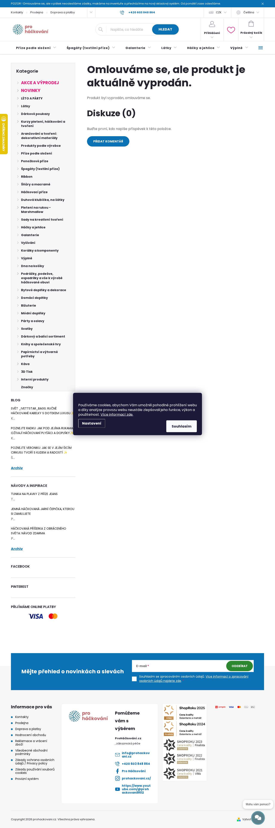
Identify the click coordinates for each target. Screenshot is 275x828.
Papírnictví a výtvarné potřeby (39, 354)
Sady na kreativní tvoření (42, 219)
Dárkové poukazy (35, 114)
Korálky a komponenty (40, 250)
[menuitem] (36, 48)
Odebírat (240, 666)
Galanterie (30, 235)
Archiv (17, 468)
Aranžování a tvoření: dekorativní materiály (39, 135)
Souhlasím (181, 426)
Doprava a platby (62, 12)
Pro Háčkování (134, 771)
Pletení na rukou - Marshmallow (36, 209)
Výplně (26, 258)
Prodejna (36, 12)
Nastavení (91, 423)
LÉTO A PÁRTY (32, 98)
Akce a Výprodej (40, 83)
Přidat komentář (108, 141)
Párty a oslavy (32, 321)
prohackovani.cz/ (136, 778)
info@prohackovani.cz (136, 755)
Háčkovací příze (34, 192)
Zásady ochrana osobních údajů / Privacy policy (34, 761)
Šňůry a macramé (35, 184)
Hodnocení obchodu (30, 735)
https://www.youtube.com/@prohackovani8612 (136, 789)
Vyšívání (28, 243)
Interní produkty (35, 379)
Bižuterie (28, 305)
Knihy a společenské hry (41, 344)
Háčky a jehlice (33, 227)
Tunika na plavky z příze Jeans (34, 494)
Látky (25, 106)
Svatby (27, 329)
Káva (25, 364)
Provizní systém (27, 779)
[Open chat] (258, 818)
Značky (27, 387)
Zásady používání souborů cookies (35, 771)
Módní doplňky (33, 313)
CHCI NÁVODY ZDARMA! (137, 432)
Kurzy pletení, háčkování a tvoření (43, 123)
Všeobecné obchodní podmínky (31, 752)
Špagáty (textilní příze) (40, 169)
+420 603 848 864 (136, 764)
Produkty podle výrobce (41, 146)
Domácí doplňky (34, 298)
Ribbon (26, 176)
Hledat (165, 29)
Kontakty (17, 12)
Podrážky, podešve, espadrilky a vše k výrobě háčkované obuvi (42, 278)
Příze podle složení (36, 153)
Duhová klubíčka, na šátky (42, 200)
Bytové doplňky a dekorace (43, 290)
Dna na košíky (32, 266)
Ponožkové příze (34, 161)
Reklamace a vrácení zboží (31, 743)
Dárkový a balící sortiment (43, 336)
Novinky (30, 90)
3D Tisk (27, 372)
